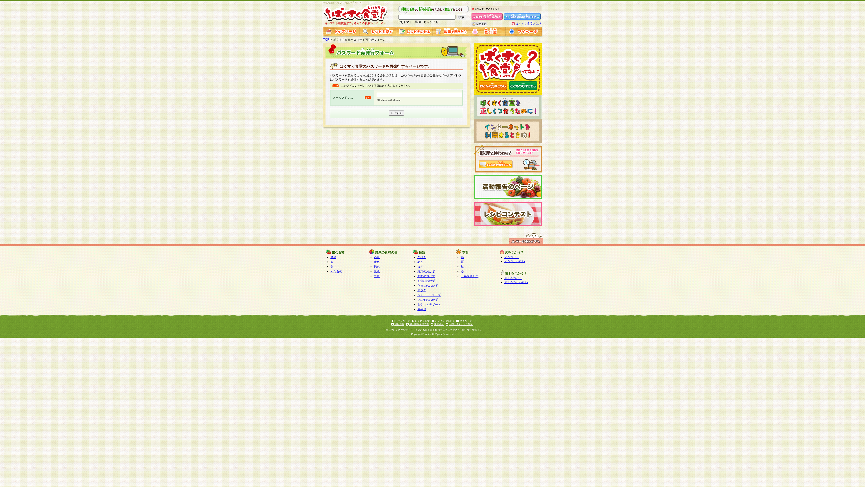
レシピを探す (422, 320)
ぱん (420, 266)
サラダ (421, 290)
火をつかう (511, 257)
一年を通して (469, 276)
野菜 (333, 257)
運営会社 (439, 324)
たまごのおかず (427, 285)
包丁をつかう (513, 278)
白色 (377, 276)
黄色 (377, 262)
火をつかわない (514, 261)
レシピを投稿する (445, 320)
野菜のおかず (426, 271)
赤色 (377, 257)
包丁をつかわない (516, 282)
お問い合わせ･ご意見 (461, 324)
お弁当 (421, 309)
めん (420, 262)
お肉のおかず (426, 276)
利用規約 (399, 324)
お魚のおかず (426, 281)
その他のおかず (427, 299)
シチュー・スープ (429, 295)
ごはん (421, 257)
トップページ (402, 320)
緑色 (377, 266)
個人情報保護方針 (419, 324)
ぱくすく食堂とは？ (528, 23)
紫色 (377, 271)
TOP (326, 39)
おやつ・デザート (429, 304)
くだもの (336, 271)
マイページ (466, 320)
